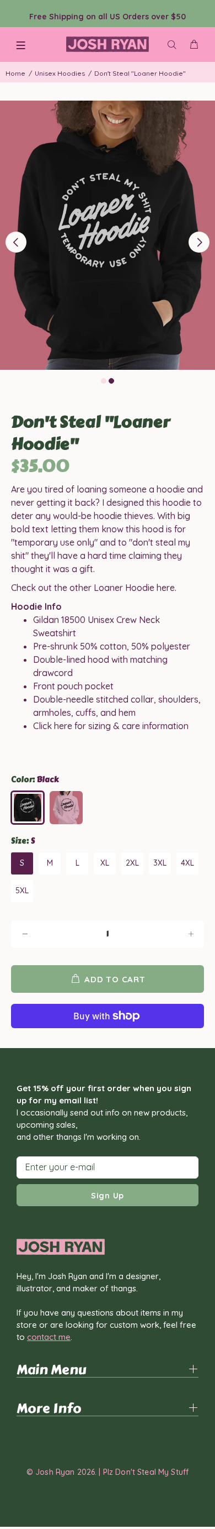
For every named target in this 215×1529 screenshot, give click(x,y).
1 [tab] (103, 381)
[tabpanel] (107, 235)
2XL (132, 863)
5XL (22, 891)
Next (199, 242)
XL (104, 863)
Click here (52, 725)
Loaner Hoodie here (134, 587)
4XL (187, 863)
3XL (159, 863)
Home (15, 73)
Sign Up (107, 1196)
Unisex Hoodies (60, 73)
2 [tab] (111, 381)
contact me (49, 1337)
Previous (16, 242)
